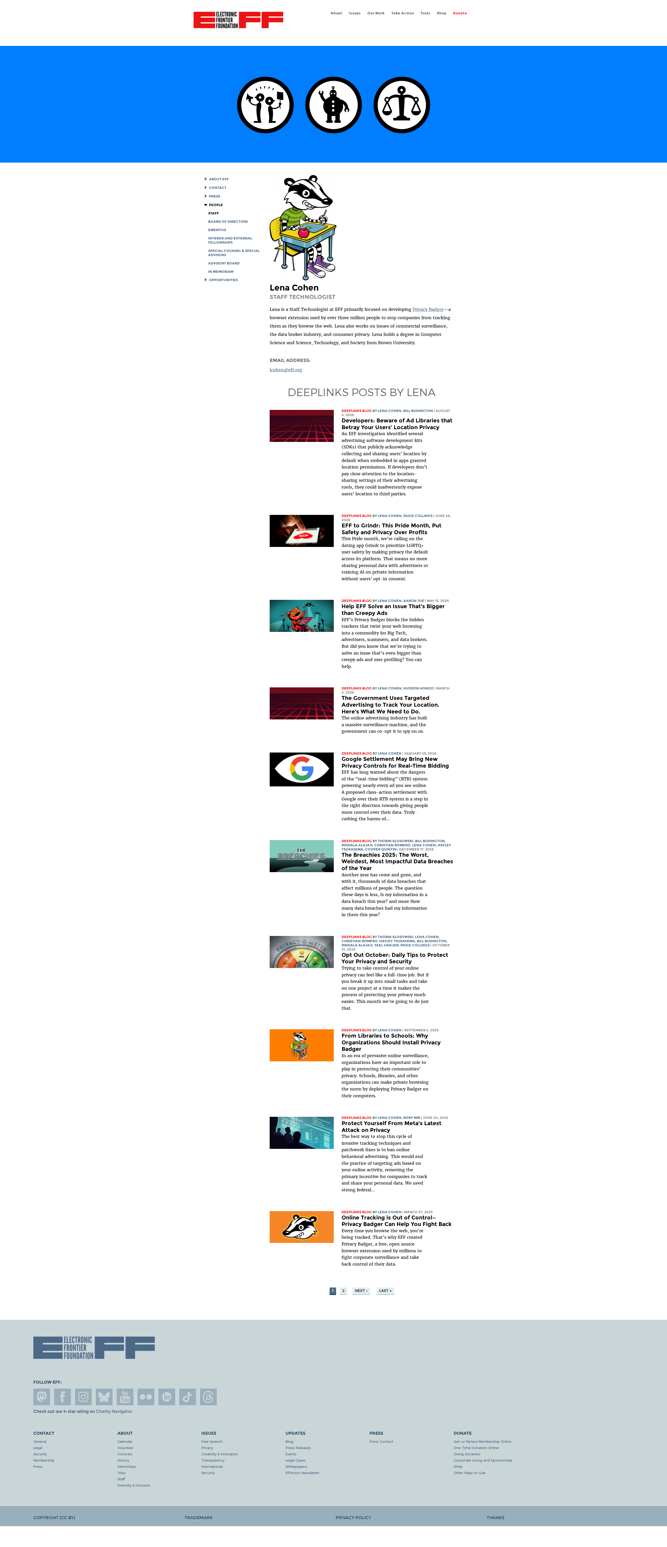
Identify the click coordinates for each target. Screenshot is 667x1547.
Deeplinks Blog (357, 411)
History (123, 1460)
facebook (62, 1397)
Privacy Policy (353, 1517)
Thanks (495, 1517)
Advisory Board (224, 263)
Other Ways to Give (470, 1473)
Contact (217, 188)
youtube (125, 1397)
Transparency (212, 1460)
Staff (213, 213)
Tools (425, 13)
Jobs (122, 1473)
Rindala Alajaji (357, 845)
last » (385, 1290)
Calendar (125, 1441)
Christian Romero (392, 845)
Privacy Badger (428, 309)
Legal (37, 1448)
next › (361, 1290)
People (216, 205)
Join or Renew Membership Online (482, 1441)
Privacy (207, 1448)
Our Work (376, 13)
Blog (289, 1441)
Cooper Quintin (381, 849)
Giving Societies (467, 1454)
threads (208, 1397)
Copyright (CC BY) (54, 1517)
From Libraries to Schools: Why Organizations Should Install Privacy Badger (391, 1042)
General (39, 1441)
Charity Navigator (114, 1411)
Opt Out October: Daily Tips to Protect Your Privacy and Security (395, 958)
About (336, 13)
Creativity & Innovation (219, 1454)
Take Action (402, 13)
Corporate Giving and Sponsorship (483, 1460)
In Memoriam (220, 272)
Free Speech (212, 1441)
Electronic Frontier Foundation (238, 23)
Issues (355, 13)
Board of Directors (228, 222)
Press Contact (381, 1441)
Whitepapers (296, 1466)
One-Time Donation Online (476, 1448)
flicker (146, 1397)
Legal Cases (296, 1460)
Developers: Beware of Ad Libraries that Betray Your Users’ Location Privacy (397, 423)
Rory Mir (411, 1118)
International (212, 1466)
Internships (127, 1466)
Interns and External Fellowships (230, 240)
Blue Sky (104, 1397)
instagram (83, 1397)
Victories (125, 1454)
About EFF (219, 179)
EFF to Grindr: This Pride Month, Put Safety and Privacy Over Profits (391, 528)
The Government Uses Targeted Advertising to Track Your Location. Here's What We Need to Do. (390, 704)
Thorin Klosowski (395, 841)
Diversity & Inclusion (134, 1485)
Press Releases (298, 1448)
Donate (460, 13)
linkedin (166, 1397)
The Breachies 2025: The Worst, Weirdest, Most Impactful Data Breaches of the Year (397, 861)
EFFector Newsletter (302, 1473)
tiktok (187, 1397)
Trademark (198, 1517)
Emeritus (217, 230)
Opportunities (223, 280)
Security (40, 1454)
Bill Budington (418, 411)
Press (214, 196)
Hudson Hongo (418, 688)
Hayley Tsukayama (397, 941)
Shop (441, 13)
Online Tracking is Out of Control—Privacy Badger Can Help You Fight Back (397, 1221)
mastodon (41, 1397)
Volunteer (126, 1448)
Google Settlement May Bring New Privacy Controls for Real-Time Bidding (395, 762)
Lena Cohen (390, 411)
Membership (43, 1460)
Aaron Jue (413, 601)
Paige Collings (418, 516)
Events (291, 1454)
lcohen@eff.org (286, 369)
